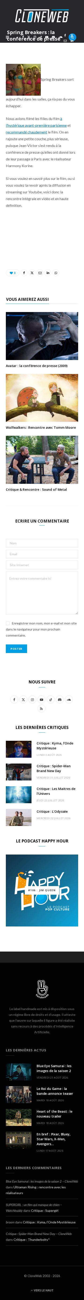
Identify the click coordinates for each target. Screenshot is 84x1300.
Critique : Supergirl (44, 1210)
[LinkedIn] (72, 40)
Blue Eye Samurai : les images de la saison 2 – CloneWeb (42, 1181)
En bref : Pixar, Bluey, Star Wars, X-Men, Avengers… (53, 1139)
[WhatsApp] (65, 46)
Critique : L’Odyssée (52, 811)
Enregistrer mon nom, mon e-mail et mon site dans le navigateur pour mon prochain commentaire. (41, 629)
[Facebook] (65, 35)
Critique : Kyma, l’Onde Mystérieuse (49, 1222)
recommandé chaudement (26, 132)
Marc (18, 47)
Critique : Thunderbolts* (32, 1240)
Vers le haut (43, 1290)
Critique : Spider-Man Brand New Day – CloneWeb (39, 1234)
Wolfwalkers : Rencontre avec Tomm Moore (41, 427)
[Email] (65, 40)
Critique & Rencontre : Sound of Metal (36, 489)
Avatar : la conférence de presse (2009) (36, 366)
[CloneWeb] (42, 15)
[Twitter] (72, 35)
